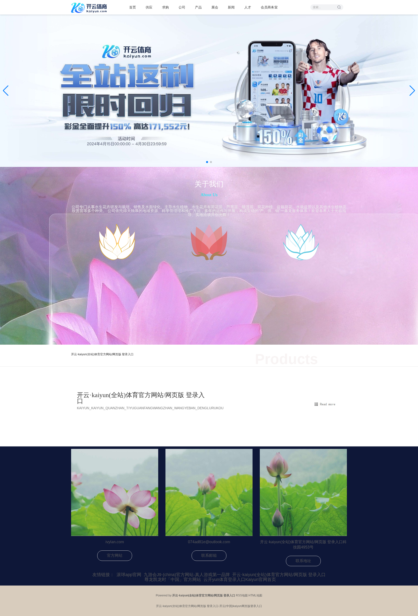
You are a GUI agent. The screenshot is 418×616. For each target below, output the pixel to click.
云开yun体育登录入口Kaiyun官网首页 (239, 579)
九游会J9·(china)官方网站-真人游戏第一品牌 (187, 574)
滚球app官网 (129, 574)
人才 (247, 7)
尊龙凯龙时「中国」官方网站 (172, 579)
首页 (132, 7)
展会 (214, 7)
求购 (165, 7)
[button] (412, 90)
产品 (198, 7)
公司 (182, 7)
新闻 (231, 7)
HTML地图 (255, 595)
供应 (149, 7)
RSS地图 (242, 595)
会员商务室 (269, 7)
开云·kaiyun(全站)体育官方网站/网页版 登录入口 (279, 574)
